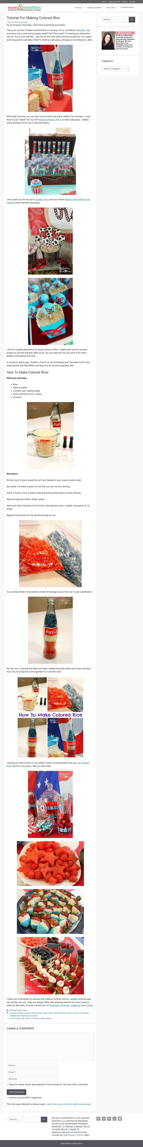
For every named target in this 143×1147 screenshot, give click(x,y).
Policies (124, 2)
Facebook (54, 1005)
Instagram (76, 1005)
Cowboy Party (42, 199)
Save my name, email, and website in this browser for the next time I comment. (48, 1084)
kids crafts (48, 1013)
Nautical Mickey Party (50, 119)
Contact (132, 2)
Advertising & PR (114, 2)
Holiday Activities (94, 7)
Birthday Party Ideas (18, 1010)
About (104, 2)
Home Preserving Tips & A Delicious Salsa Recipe (30, 1018)
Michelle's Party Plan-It (63, 1013)
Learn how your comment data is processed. (69, 1104)
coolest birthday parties (20, 1013)
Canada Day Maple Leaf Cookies (23, 1016)
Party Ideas (110, 7)
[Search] (132, 19)
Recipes (78, 7)
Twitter (89, 1005)
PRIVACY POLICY (75, 1135)
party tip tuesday (81, 1013)
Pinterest (64, 1005)
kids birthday (36, 1013)
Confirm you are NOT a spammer (25, 1097)
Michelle (81, 30)
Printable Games (127, 7)
